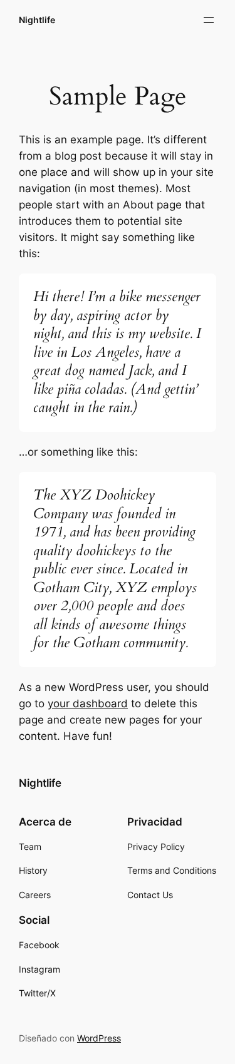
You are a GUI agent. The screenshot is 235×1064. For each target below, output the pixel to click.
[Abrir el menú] (208, 20)
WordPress (99, 1038)
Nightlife (37, 19)
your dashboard (88, 703)
